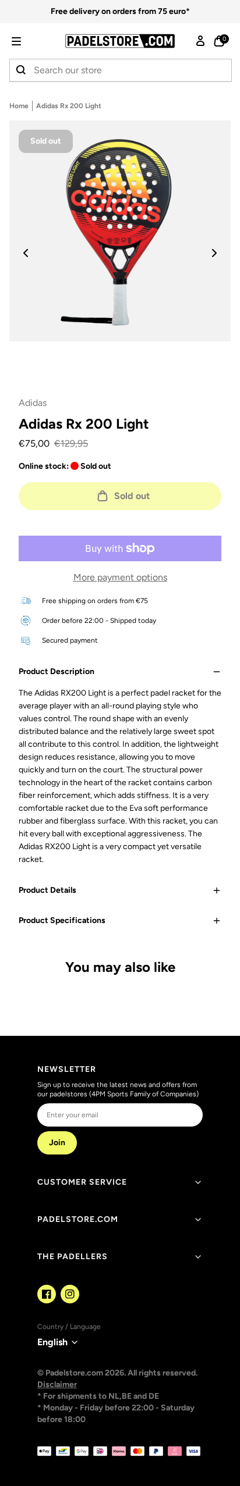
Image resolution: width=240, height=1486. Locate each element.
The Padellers (72, 1257)
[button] (32, 41)
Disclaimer (57, 1384)
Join (57, 1143)
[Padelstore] (120, 41)
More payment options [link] (120, 577)
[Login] (200, 41)
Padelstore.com (77, 1219)
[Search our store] (22, 70)
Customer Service (82, 1182)
